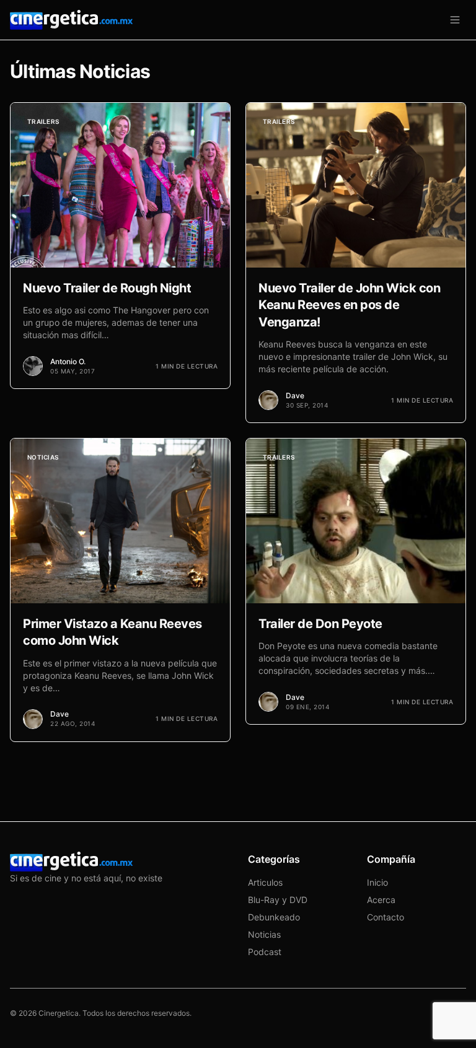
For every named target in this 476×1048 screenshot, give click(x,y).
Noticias (264, 934)
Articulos (265, 882)
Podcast (264, 951)
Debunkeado (274, 917)
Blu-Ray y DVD (277, 899)
